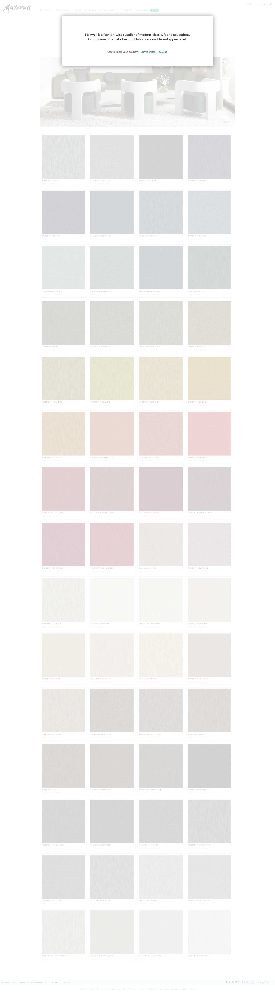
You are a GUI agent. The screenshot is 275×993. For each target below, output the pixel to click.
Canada (163, 52)
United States (148, 52)
